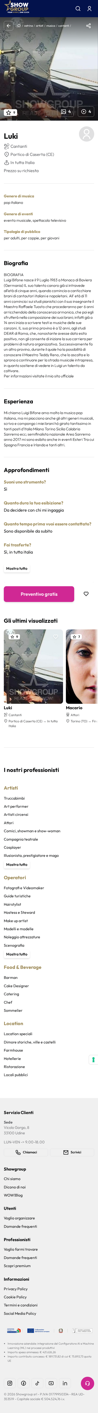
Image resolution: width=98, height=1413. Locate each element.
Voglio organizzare (19, 1218)
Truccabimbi (14, 798)
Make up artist (16, 920)
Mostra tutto (16, 568)
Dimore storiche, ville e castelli (30, 1042)
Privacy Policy (16, 1288)
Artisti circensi (16, 814)
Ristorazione (14, 1066)
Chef (8, 1002)
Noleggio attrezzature (22, 937)
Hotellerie (12, 1058)
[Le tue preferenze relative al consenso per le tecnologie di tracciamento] (93, 1059)
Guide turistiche (17, 896)
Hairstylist (12, 904)
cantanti (63, 25)
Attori (9, 822)
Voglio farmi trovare (21, 1249)
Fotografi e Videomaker (24, 887)
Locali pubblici (16, 1074)
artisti (39, 25)
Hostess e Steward (19, 912)
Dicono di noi (15, 1187)
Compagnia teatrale (21, 839)
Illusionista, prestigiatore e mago (31, 855)
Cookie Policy (15, 1297)
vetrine (28, 25)
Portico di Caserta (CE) (32, 154)
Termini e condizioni (21, 1305)
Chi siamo (12, 1178)
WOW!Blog (13, 1195)
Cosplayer (12, 847)
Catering (11, 994)
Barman (11, 977)
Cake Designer (16, 985)
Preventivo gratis (39, 594)
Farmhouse (13, 1050)
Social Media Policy (20, 1313)
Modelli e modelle (19, 928)
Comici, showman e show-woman (32, 830)
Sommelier (13, 1010)
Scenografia (14, 945)
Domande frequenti (20, 1226)
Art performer (16, 806)
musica (50, 25)
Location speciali (18, 1033)
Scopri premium (17, 1265)
